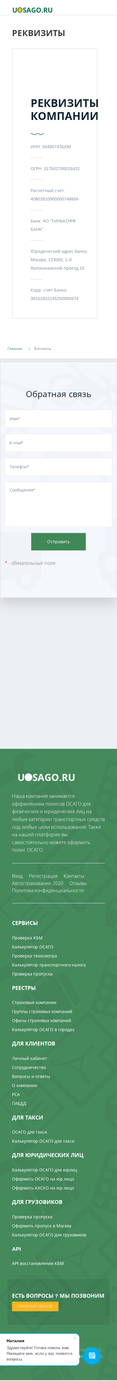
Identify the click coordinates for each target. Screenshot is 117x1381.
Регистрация (43, 876)
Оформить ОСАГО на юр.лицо (43, 1179)
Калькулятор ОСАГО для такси (43, 1141)
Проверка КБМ (27, 938)
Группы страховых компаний (42, 1011)
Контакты (74, 876)
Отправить (58, 541)
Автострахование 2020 (37, 883)
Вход (17, 876)
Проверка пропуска (32, 974)
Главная (15, 348)
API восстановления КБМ (38, 1263)
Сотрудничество (29, 1067)
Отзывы (78, 883)
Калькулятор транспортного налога (49, 965)
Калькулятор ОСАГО (32, 947)
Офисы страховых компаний (41, 1020)
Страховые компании (34, 1002)
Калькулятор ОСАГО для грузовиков (49, 1235)
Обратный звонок (35, 1306)
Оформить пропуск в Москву (41, 1226)
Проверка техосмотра (34, 956)
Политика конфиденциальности (48, 890)
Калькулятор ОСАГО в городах (43, 1029)
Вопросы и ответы (31, 1076)
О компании (24, 1085)
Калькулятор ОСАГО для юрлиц (44, 1170)
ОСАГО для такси (29, 1132)
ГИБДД (19, 1103)
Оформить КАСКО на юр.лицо (43, 1188)
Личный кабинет (29, 1058)
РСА (16, 1094)
